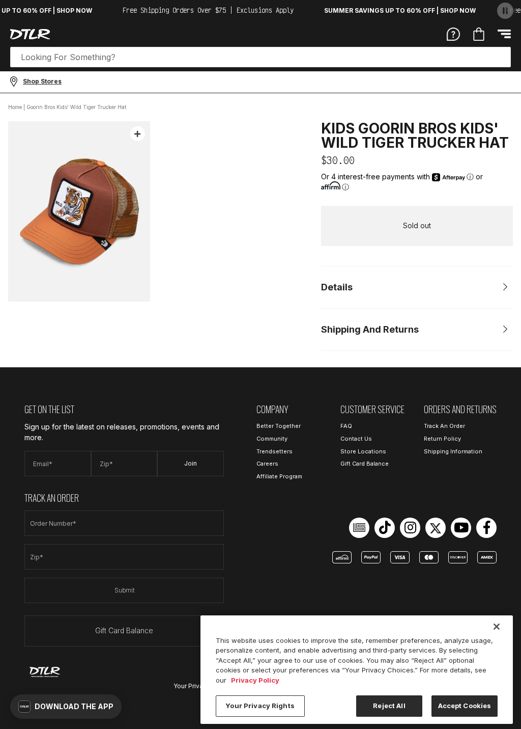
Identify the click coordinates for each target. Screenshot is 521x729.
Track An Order (444, 425)
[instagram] (410, 528)
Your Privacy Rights (259, 705)
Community (271, 438)
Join (190, 463)
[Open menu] (504, 34)
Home (15, 107)
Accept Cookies (464, 705)
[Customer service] (453, 34)
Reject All (389, 705)
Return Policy (442, 438)
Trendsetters (274, 451)
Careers (267, 463)
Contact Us (356, 438)
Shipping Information (453, 451)
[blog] (359, 528)
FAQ (346, 425)
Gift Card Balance (124, 630)
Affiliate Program (279, 476)
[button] (66, 706)
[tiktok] (384, 528)
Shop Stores (42, 81)
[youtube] (461, 528)
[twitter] (435, 528)
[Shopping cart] (478, 34)
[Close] (496, 626)
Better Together (278, 425)
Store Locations (363, 451)
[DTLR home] (30, 34)
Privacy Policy (255, 680)
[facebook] (486, 528)
